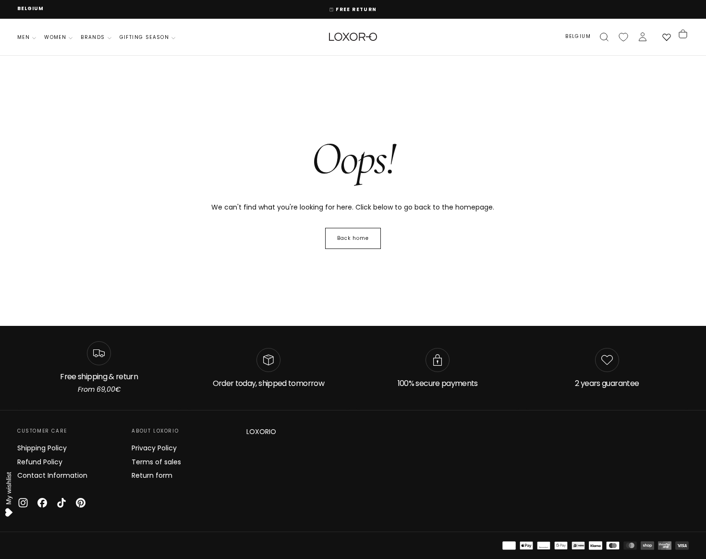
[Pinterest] (80, 503)
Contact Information (52, 475)
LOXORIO (261, 431)
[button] (30, 9)
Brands (93, 37)
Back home (353, 238)
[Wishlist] (623, 37)
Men (23, 37)
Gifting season (145, 37)
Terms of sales (156, 462)
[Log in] (642, 37)
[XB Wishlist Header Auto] (666, 37)
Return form (152, 475)
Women (55, 37)
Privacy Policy (154, 448)
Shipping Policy (42, 448)
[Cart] (683, 37)
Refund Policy (39, 462)
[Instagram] (23, 503)
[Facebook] (42, 503)
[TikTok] (61, 503)
